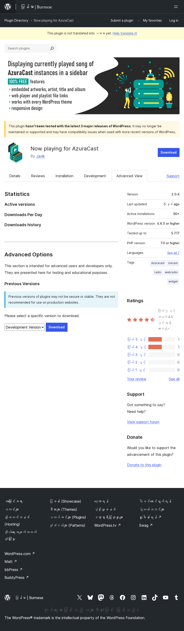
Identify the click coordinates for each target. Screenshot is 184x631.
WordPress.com (19, 553)
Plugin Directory (16, 20)
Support (173, 176)
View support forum (143, 422)
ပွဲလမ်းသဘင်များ (151, 509)
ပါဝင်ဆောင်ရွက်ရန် (155, 501)
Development (95, 176)
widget (173, 281)
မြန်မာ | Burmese (29, 597)
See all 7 (173, 253)
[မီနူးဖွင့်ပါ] (177, 6)
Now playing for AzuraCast (65, 148)
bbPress (13, 569)
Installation (64, 176)
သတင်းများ (11, 509)
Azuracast (157, 263)
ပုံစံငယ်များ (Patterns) (67, 525)
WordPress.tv (107, 525)
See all (174, 379)
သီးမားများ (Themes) (63, 509)
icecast (173, 263)
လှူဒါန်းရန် (150, 517)
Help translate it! (125, 33)
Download (169, 152)
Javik (40, 156)
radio (157, 272)
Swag (146, 525)
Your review (136, 379)
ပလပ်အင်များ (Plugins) (67, 517)
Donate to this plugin (144, 465)
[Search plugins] (52, 48)
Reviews (38, 176)
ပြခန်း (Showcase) (65, 501)
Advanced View (129, 176)
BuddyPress (16, 577)
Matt (10, 561)
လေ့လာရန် (101, 501)
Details (14, 176)
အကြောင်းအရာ (13, 501)
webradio (171, 272)
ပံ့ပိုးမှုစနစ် (105, 509)
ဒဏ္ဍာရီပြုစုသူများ (108, 517)
